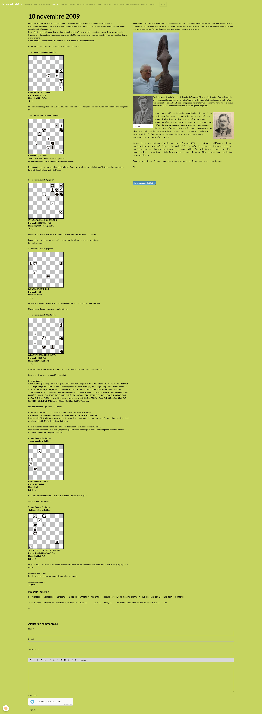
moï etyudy (88, 4)
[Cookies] (6, 708)
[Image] (65, 660)
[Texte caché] (61, 660)
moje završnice (103, 4)
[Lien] (57, 660)
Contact (152, 4)
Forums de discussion (129, 4)
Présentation (44, 4)
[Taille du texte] (41, 660)
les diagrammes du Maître (144, 183)
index (116, 4)
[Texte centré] (54, 660)
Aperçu (83, 660)
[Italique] (34, 660)
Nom (30, 629)
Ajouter (33, 710)
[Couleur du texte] (45, 660)
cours (54, 4)
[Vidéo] (68, 660)
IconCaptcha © (68, 704)
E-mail (31, 639)
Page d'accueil (31, 4)
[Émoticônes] (76, 660)
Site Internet (33, 649)
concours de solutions (70, 4)
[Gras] (30, 660)
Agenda (144, 4)
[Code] (72, 660)
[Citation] (50, 660)
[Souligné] (38, 660)
